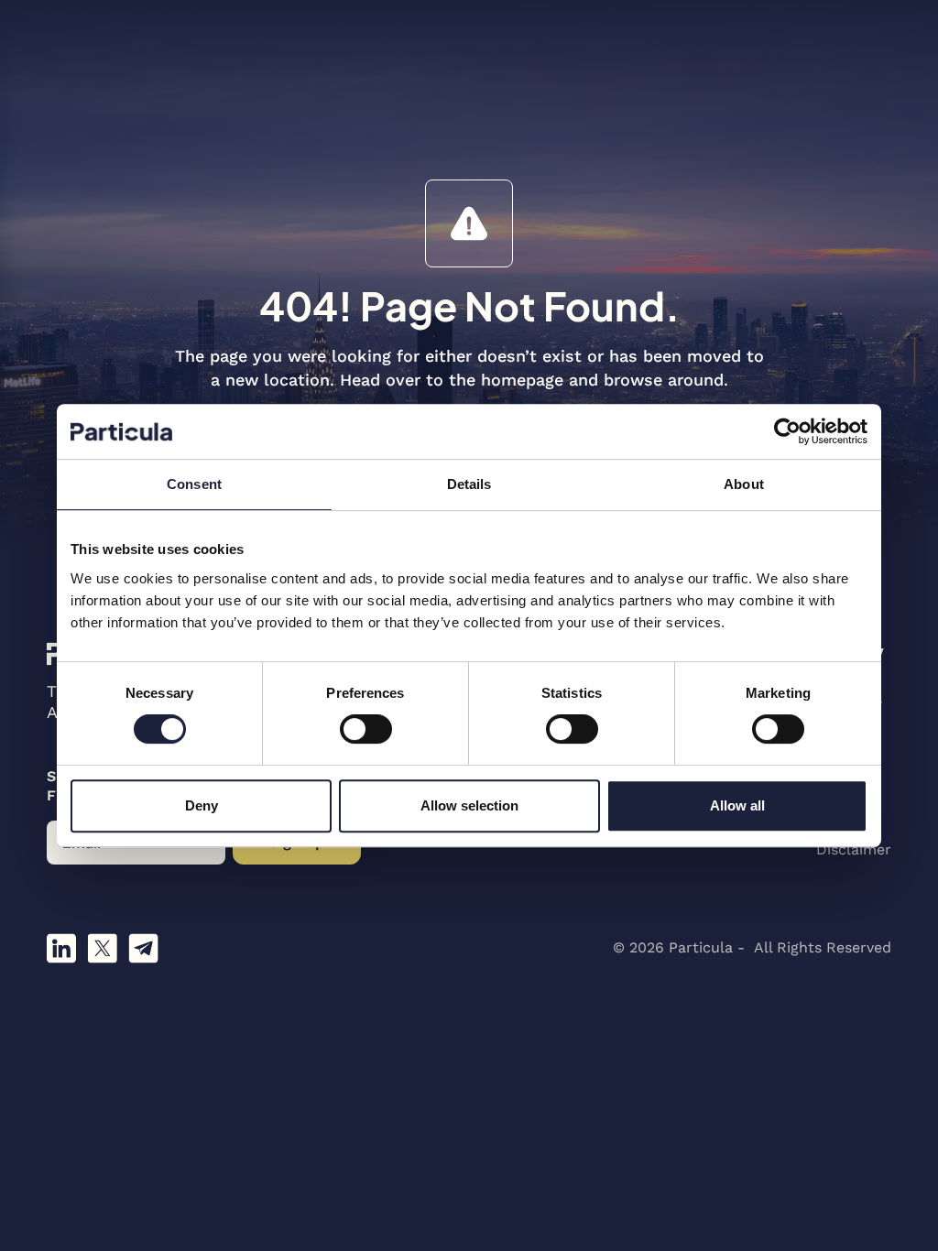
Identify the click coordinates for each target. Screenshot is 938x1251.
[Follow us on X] (102, 948)
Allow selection (469, 805)
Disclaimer (853, 849)
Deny (201, 805)
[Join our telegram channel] (143, 948)
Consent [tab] (194, 484)
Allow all (737, 805)
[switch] (366, 729)
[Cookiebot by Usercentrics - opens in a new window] (787, 431)
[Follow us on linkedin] (61, 948)
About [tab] (744, 484)
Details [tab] (469, 484)
